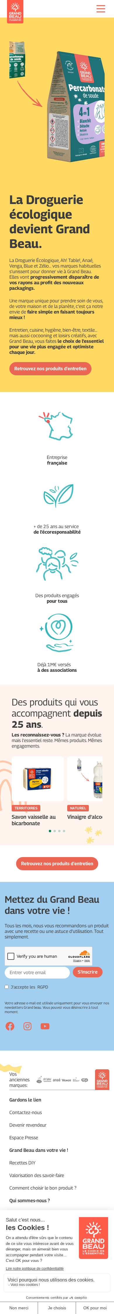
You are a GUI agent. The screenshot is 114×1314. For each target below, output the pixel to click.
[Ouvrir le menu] (101, 8)
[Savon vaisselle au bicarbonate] (38, 778)
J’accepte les (29, 986)
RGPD (42, 986)
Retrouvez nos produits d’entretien (50, 368)
